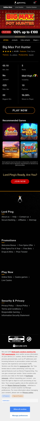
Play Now (20, 110)
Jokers (14, 55)
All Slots (5, 40)
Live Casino (19, 7)
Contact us (24, 217)
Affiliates (22, 220)
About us (5, 217)
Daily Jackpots (25, 40)
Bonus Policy (22, 306)
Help (14, 217)
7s (10, 55)
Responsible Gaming (11, 312)
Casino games (21, 277)
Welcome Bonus (9, 245)
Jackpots (15, 40)
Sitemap (32, 220)
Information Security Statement (15, 315)
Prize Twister (22, 252)
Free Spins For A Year (11, 248)
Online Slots (7, 7)
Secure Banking (8, 220)
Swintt (31, 55)
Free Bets (27, 248)
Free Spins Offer (26, 245)
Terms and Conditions (11, 309)
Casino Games (31, 7)
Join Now (20, 181)
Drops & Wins (7, 252)
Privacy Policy (8, 306)
